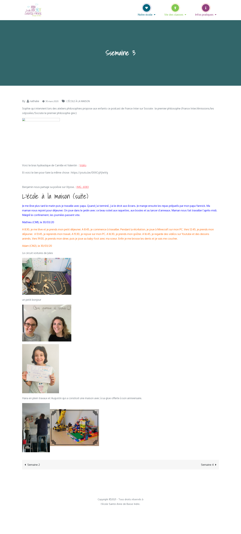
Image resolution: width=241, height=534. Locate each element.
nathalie (34, 101)
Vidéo (83, 165)
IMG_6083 (82, 187)
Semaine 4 (207, 464)
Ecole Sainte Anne (69, 7)
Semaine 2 (33, 464)
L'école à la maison (78, 101)
